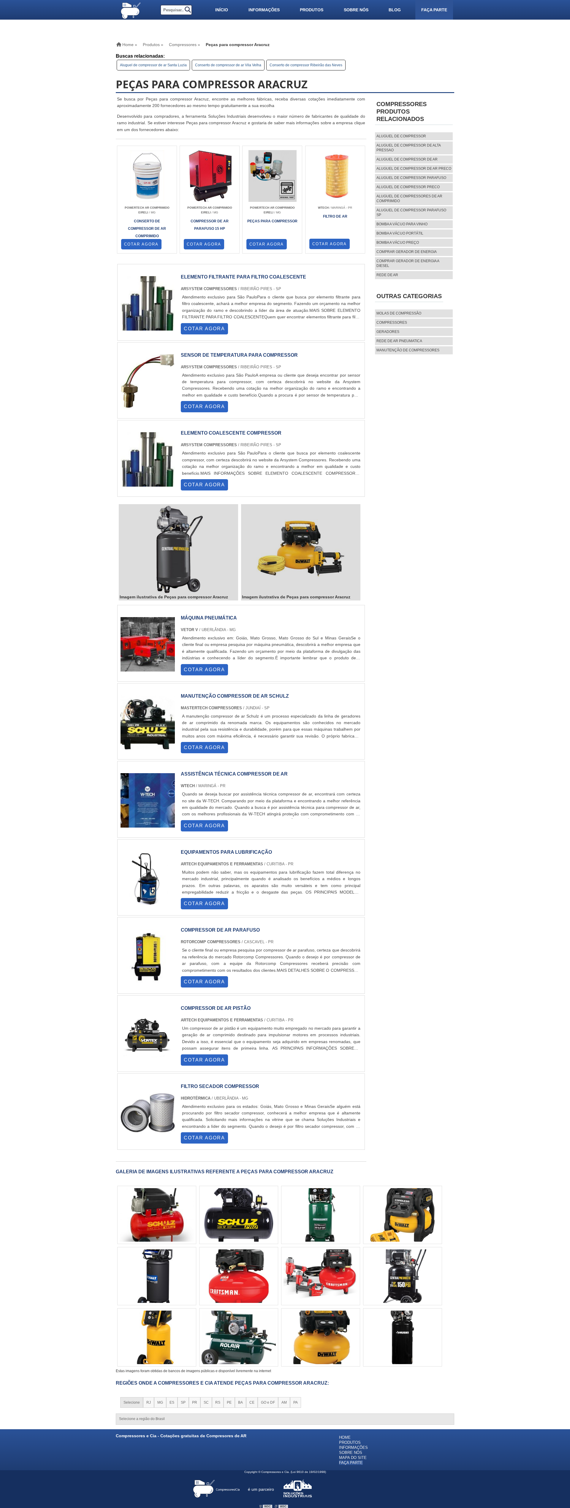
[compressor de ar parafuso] (148, 980)
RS (217, 1402)
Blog (395, 9)
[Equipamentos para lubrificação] (148, 902)
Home (345, 1437)
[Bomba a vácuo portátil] (402, 1337)
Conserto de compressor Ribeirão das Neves (306, 65)
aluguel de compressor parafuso (411, 178)
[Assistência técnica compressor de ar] (148, 824)
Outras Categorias (409, 296)
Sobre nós (356, 9)
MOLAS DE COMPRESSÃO (398, 313)
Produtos (311, 9)
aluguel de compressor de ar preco (413, 168)
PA (295, 1402)
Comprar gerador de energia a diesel (407, 263)
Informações (264, 9)
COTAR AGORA (141, 244)
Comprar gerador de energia (406, 252)
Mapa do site (353, 1457)
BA (240, 1402)
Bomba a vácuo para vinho (402, 224)
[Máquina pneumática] (148, 668)
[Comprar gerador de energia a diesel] (239, 1215)
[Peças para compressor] (321, 1276)
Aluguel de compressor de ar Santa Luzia (153, 65)
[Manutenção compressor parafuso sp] (157, 1215)
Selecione (132, 1402)
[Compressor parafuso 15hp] (239, 1337)
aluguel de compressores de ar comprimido (409, 198)
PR (194, 1402)
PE (229, 1402)
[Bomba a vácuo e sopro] (157, 1276)
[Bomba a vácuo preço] (157, 1337)
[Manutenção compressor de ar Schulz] (148, 746)
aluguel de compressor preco (408, 187)
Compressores (391, 322)
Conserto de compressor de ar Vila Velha (228, 65)
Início (221, 9)
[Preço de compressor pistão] (402, 1276)
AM (284, 1402)
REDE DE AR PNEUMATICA (399, 341)
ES (172, 1402)
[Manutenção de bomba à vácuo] (321, 1337)
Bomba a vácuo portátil (399, 233)
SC (206, 1402)
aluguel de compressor (401, 136)
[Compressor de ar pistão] (148, 1059)
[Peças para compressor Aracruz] (178, 549)
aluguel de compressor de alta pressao (408, 147)
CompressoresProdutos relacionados (401, 111)
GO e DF (268, 1402)
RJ (148, 1402)
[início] (130, 10)
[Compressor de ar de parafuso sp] (402, 1215)
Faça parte (434, 9)
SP (183, 1402)
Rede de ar (387, 275)
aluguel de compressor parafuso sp (411, 212)
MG (160, 1402)
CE (251, 1402)
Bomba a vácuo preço (397, 242)
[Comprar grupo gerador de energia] (321, 1215)
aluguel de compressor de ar (407, 159)
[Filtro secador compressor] (148, 1137)
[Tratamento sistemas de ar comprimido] (239, 1276)
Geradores (387, 332)
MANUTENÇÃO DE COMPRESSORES (407, 350)
